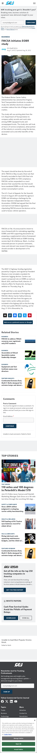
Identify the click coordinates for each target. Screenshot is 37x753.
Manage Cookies (18, 738)
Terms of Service (11, 29)
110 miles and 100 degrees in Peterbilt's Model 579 (17, 489)
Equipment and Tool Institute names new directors (9, 369)
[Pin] (30, 315)
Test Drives (6, 484)
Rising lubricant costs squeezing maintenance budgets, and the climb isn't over (12, 538)
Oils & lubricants (8, 534)
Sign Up (7, 692)
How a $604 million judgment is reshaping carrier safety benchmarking (12, 509)
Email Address (8, 416)
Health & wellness (8, 519)
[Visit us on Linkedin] (11, 701)
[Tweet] (25, 315)
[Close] (35, 720)
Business (6, 37)
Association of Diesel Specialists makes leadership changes (10, 355)
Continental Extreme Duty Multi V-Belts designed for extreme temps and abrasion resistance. (12, 383)
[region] (18, 735)
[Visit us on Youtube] (15, 701)
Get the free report (14, 590)
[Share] (15, 315)
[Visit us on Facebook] (2, 701)
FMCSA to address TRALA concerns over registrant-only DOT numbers (11, 341)
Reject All (18, 744)
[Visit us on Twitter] (6, 701)
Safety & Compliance (9, 504)
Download (11, 618)
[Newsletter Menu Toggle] (34, 3)
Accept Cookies (18, 749)
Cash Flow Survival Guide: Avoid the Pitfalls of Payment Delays (18, 609)
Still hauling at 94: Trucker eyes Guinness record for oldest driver (12, 523)
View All (25, 618)
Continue (10, 426)
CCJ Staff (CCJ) (12, 48)
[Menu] (3, 3)
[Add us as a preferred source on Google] (10, 315)
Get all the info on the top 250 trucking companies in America (18, 574)
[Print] (5, 315)
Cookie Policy (8, 734)
